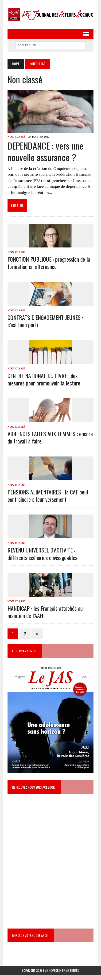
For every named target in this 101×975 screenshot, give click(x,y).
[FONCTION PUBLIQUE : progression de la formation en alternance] (50, 244)
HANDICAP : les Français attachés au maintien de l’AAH (45, 612)
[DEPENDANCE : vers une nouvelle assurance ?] (50, 129)
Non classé (16, 136)
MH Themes (72, 970)
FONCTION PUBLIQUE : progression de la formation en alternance (49, 263)
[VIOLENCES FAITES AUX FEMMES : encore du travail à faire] (50, 418)
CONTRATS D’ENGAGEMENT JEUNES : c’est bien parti (45, 321)
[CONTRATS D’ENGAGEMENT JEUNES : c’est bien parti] (50, 302)
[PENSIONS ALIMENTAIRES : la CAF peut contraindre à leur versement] (50, 477)
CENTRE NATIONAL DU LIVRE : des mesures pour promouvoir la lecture (44, 379)
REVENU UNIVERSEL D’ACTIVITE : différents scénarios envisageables (42, 553)
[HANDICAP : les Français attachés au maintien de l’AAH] (50, 593)
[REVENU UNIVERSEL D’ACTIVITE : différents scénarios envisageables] (50, 535)
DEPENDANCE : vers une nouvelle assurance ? (45, 151)
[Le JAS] (50, 14)
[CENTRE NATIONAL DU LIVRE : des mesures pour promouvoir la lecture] (50, 360)
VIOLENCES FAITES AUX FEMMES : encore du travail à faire (50, 437)
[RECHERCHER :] (50, 44)
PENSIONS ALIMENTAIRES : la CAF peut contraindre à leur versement (48, 495)
